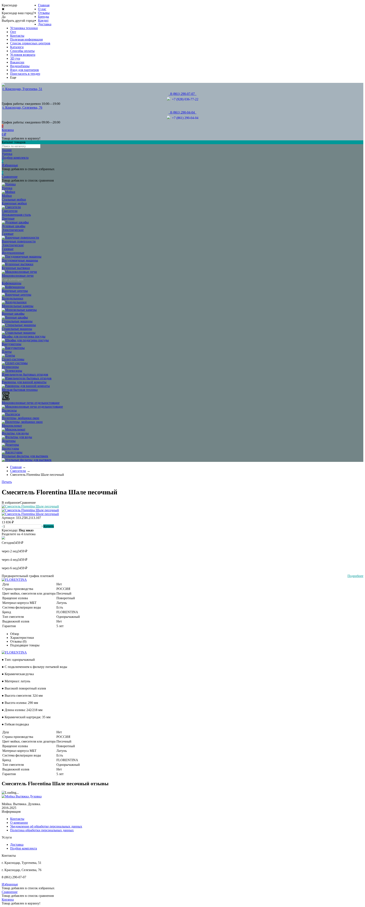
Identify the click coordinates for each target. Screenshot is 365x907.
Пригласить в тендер (25, 73)
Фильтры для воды (15, 433)
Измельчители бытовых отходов (25, 374)
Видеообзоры (20, 66)
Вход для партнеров (24, 70)
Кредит (43, 20)
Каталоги (17, 47)
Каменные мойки (14, 203)
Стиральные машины (17, 321)
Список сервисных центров (30, 43)
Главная (43, 5)
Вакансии (17, 62)
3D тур (15, 58)
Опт (13, 32)
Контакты (17, 35)
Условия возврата (22, 54)
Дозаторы (9, 441)
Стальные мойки (14, 199)
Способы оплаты (22, 51)
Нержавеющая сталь (16, 214)
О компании (19, 822)
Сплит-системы (13, 359)
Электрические (13, 230)
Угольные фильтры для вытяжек (25, 456)
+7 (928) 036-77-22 (184, 99)
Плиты (7, 351)
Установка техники (24, 28)
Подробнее (355, 576)
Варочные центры (15, 291)
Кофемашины (11, 283)
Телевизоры (10, 367)
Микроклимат (12, 425)
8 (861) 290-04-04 (182, 112)
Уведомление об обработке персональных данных (46, 826)
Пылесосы (9, 410)
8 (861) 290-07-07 (182, 94)
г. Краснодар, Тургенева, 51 (22, 89)
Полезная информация (26, 39)
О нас (42, 9)
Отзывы (44, 13)
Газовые (8, 233)
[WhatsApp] (168, 99)
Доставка (44, 24)
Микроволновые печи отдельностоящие (31, 403)
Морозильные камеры (17, 306)
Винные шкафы (13, 313)
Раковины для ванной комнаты (24, 382)
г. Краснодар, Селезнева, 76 (22, 107)
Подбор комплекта (23, 848)
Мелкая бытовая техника (20, 389)
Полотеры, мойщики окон (20, 418)
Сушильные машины (17, 329)
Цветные (8, 218)
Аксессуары (10, 448)
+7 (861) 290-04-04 (184, 118)
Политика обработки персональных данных (42, 830)
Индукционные (13, 252)
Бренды (43, 16)
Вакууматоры (11, 344)
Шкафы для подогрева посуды (23, 336)
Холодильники (12, 298)
